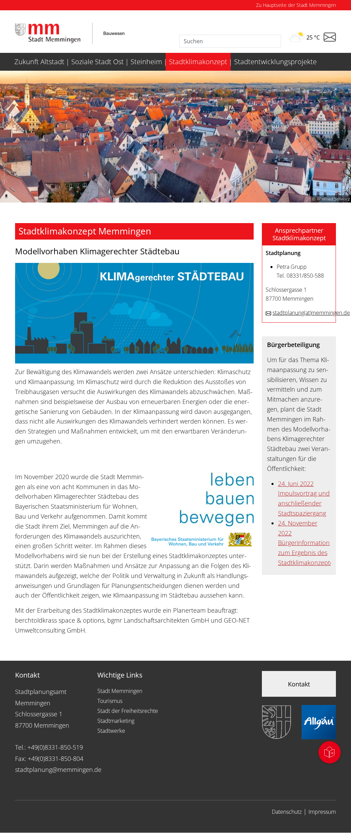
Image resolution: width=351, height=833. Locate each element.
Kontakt (299, 684)
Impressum (322, 811)
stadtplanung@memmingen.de (58, 769)
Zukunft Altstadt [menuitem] (39, 61)
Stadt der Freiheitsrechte (127, 711)
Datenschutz (287, 811)
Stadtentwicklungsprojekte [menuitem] (275, 61)
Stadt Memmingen (119, 691)
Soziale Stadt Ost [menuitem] (97, 61)
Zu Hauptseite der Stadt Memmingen (296, 5)
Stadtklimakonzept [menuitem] (198, 61)
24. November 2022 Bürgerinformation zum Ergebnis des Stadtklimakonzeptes (307, 543)
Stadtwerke (111, 730)
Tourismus (109, 701)
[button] (299, 234)
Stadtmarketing (115, 721)
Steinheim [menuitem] (146, 61)
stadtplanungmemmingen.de (311, 312)
